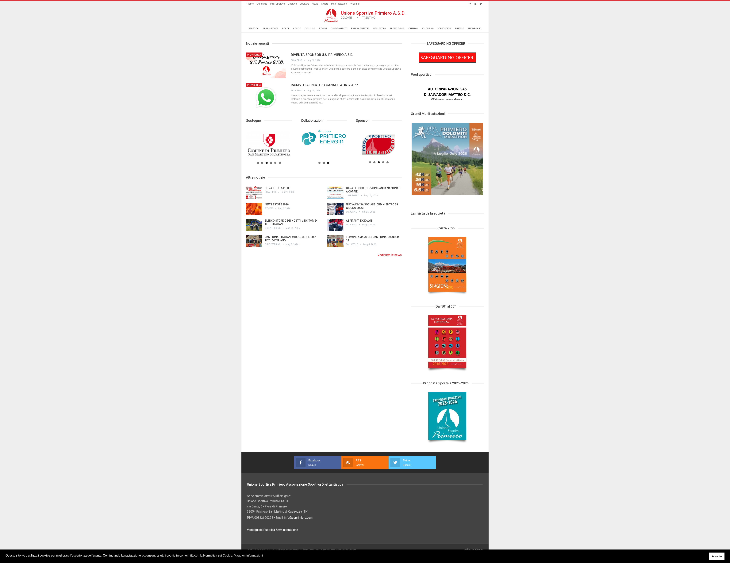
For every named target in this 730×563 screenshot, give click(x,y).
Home (250, 3)
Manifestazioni (339, 3)
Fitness (323, 28)
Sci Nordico (444, 28)
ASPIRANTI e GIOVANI (359, 220)
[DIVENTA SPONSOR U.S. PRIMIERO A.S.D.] (266, 65)
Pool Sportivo (277, 3)
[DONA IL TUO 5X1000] (254, 192)
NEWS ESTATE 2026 (277, 204)
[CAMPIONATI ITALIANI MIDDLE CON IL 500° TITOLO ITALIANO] (254, 241)
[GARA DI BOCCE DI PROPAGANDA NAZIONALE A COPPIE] (335, 192)
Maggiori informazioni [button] (248, 555)
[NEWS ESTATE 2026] (254, 209)
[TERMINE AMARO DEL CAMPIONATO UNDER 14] (335, 241)
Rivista (324, 3)
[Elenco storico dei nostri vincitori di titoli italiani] (254, 225)
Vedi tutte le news (390, 255)
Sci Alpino (428, 28)
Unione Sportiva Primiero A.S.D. (373, 14)
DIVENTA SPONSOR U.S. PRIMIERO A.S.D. (322, 55)
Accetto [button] (717, 556)
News (315, 3)
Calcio (297, 28)
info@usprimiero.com (298, 517)
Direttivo (292, 3)
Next (490, 158)
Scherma (412, 28)
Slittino (459, 28)
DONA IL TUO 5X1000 (277, 188)
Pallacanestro (360, 28)
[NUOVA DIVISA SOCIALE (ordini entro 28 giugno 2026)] (335, 209)
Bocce (285, 28)
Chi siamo (261, 3)
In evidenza (254, 54)
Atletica (253, 28)
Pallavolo (379, 28)
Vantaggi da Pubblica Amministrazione (272, 530)
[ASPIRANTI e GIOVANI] (335, 225)
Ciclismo (310, 28)
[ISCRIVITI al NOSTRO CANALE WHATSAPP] (266, 95)
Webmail (355, 3)
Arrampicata (271, 28)
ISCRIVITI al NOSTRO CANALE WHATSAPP (324, 85)
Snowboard (475, 28)
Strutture (304, 3)
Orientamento (339, 28)
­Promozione (397, 28)
